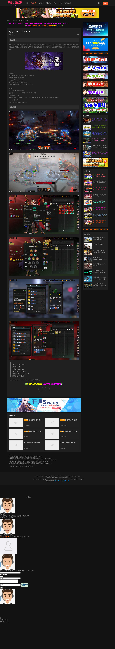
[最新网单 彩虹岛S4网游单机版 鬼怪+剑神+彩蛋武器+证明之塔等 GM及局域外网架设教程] (87, 154)
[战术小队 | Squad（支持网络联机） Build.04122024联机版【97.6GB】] (88, 266)
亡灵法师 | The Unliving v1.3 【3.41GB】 (69, 442)
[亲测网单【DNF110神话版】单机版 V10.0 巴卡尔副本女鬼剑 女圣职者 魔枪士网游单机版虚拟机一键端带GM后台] (88, 196)
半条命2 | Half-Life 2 (98, 244)
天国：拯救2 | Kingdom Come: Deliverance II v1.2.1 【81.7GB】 (33, 431)
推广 (78, 34)
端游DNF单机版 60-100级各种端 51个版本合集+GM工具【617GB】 (99, 176)
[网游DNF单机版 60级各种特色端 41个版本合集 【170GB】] (88, 183)
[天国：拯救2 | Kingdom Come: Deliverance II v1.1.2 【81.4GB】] (52, 434)
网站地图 (70, 479)
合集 (60, 3)
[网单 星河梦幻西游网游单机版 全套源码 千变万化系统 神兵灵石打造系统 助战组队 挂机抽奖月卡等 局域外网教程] (87, 134)
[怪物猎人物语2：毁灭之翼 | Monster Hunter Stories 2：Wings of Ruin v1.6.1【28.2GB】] (16, 422)
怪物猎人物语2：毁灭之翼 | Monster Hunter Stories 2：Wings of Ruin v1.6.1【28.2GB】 (33, 420)
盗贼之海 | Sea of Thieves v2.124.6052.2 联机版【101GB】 (99, 272)
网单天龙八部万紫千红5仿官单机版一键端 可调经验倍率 (100, 222)
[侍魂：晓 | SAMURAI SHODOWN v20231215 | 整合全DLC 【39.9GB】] (88, 252)
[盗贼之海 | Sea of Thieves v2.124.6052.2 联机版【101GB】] (88, 272)
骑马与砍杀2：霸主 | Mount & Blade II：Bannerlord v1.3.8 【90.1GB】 (69, 420)
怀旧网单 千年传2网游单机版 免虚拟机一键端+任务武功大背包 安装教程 (99, 120)
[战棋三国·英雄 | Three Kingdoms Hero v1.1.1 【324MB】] (16, 445)
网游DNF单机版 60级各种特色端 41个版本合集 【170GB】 (99, 182)
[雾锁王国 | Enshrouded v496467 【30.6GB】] (88, 279)
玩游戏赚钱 (67, 3)
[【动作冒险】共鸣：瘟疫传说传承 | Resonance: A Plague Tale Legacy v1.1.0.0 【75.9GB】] (87, 147)
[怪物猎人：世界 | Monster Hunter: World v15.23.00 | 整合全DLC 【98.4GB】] (88, 259)
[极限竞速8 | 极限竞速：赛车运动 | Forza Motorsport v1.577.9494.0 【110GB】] (88, 239)
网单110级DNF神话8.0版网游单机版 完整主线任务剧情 (100, 189)
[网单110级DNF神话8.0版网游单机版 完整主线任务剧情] (88, 189)
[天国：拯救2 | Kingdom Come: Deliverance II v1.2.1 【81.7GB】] (16, 434)
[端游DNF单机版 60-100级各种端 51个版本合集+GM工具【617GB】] (88, 176)
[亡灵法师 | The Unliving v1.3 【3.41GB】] (52, 445)
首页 (27, 3)
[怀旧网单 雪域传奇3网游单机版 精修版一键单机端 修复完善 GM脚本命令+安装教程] (87, 140)
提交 (1, 587)
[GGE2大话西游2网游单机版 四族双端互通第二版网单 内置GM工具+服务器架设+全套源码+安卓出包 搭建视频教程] (87, 127)
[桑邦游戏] (14, 3)
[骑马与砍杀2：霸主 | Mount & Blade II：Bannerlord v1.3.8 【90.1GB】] (52, 422)
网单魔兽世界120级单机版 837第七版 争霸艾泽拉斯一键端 (100, 209)
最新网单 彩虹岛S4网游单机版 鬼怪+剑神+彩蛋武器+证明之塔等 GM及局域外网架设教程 (100, 153)
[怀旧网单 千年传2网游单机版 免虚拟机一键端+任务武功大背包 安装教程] (87, 120)
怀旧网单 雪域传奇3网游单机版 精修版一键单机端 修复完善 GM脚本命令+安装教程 (100, 140)
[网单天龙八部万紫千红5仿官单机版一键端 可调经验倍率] (88, 222)
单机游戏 (33, 3)
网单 (54, 3)
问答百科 (75, 479)
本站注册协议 (80, 479)
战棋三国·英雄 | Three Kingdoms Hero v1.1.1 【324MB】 (33, 442)
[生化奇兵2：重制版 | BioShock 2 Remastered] (88, 285)
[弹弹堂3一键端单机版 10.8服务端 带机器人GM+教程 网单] (88, 202)
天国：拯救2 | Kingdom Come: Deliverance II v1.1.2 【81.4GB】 (69, 431)
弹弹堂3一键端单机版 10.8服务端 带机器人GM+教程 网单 (99, 202)
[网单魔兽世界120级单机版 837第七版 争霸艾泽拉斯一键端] (88, 209)
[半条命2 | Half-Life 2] (88, 246)
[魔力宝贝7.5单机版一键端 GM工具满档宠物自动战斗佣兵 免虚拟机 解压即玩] (88, 216)
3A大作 (41, 3)
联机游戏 (48, 3)
